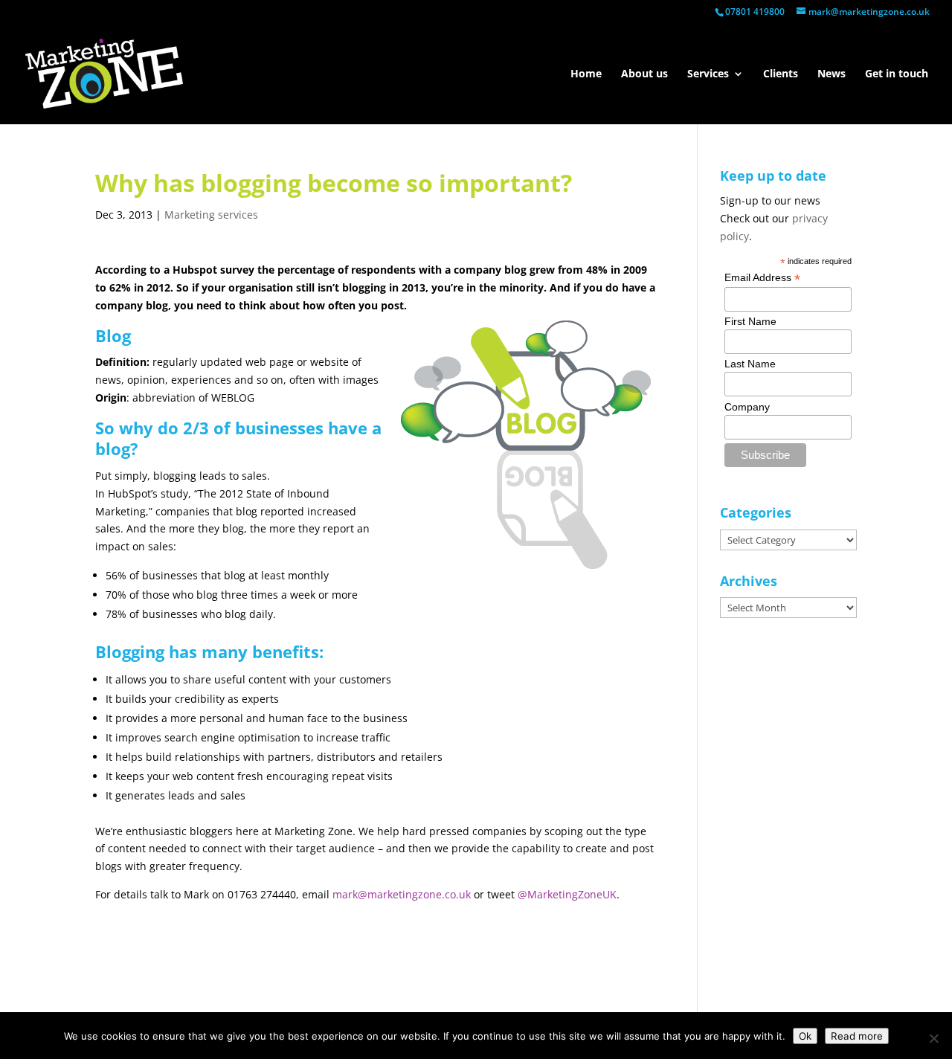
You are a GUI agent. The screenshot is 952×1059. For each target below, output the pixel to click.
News (831, 74)
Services (708, 74)
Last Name (750, 364)
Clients (780, 74)
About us (644, 74)
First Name (750, 321)
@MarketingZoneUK (567, 894)
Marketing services (211, 214)
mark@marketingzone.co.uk (401, 894)
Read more (857, 1036)
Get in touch (896, 74)
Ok (805, 1036)
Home (586, 74)
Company (747, 407)
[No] (933, 1038)
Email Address (762, 278)
